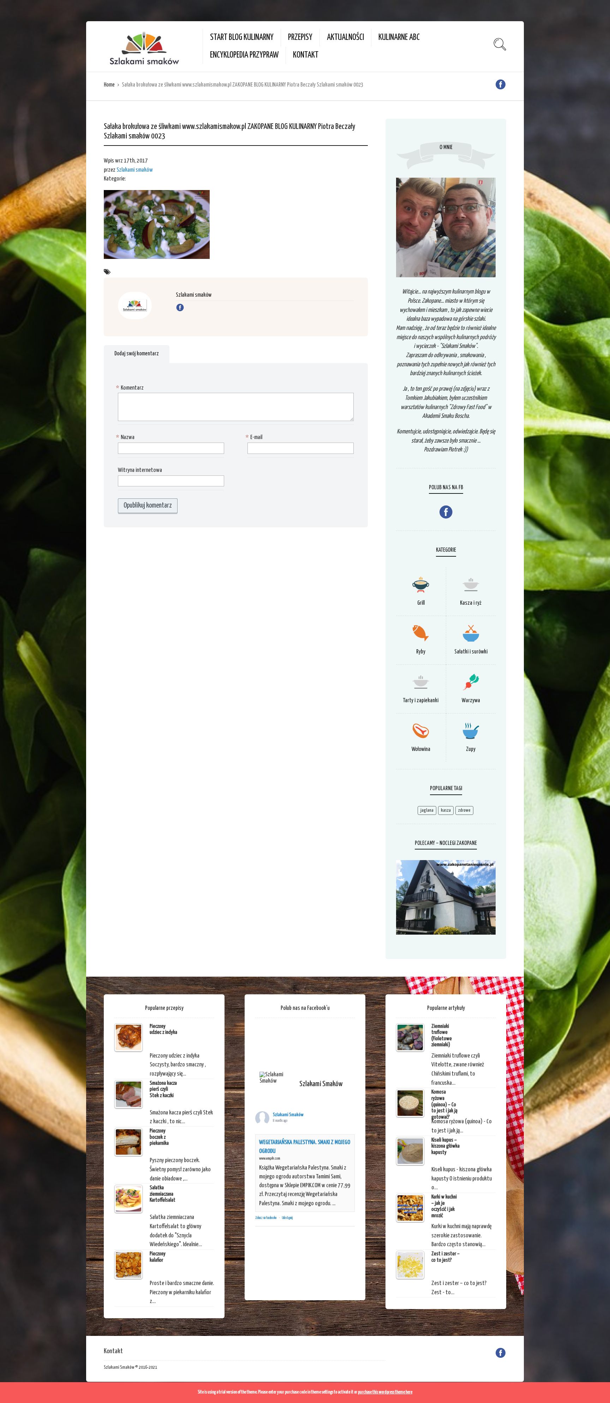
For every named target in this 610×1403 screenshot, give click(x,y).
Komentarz (131, 388)
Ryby (420, 652)
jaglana (426, 810)
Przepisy (300, 38)
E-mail (254, 437)
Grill (421, 603)
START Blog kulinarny (242, 38)
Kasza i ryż (471, 603)
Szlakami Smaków (288, 1115)
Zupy (471, 749)
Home (109, 85)
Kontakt (305, 55)
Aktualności (345, 38)
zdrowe (464, 810)
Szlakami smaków (134, 170)
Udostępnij (287, 1218)
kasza (446, 810)
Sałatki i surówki (471, 652)
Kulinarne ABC (399, 38)
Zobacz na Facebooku (265, 1218)
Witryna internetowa (140, 470)
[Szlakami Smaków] (276, 1078)
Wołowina (421, 749)
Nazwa (126, 437)
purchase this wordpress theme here (385, 1392)
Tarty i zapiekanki (420, 700)
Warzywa (471, 700)
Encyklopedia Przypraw (244, 55)
